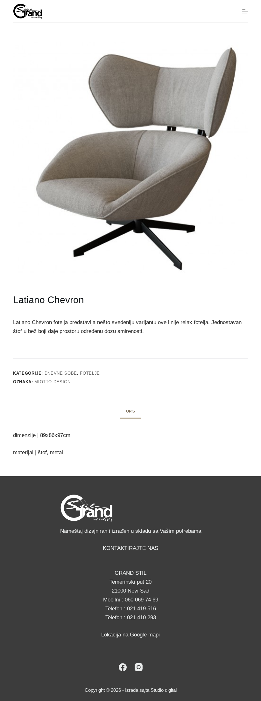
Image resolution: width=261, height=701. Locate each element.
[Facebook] (123, 667)
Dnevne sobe (61, 373)
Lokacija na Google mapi (130, 635)
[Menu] (245, 11)
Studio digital (164, 690)
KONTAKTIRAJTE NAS (130, 548)
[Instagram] (139, 667)
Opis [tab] (130, 411)
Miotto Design (52, 381)
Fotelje (90, 373)
